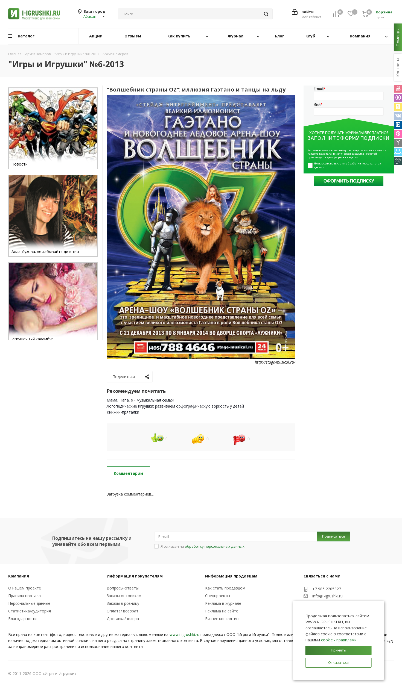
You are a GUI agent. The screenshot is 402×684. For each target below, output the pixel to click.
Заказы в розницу (123, 603)
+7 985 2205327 (326, 588)
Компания (18, 576)
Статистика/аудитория (29, 611)
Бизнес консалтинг (222, 618)
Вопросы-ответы (123, 588)
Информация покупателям (135, 576)
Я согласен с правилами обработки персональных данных (347, 165)
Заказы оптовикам (124, 595)
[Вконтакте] (398, 116)
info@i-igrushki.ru (327, 595)
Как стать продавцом (225, 588)
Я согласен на (202, 546)
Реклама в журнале (223, 603)
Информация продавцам (231, 576)
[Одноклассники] (398, 107)
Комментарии (128, 473)
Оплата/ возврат (122, 611)
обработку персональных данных (214, 546)
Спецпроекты (217, 595)
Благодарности (22, 618)
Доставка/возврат (124, 618)
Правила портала (24, 595)
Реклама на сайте (221, 611)
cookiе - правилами (339, 639)
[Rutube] (398, 98)
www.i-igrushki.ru (184, 634)
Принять (338, 650)
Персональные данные (29, 603)
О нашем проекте (24, 588)
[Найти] (266, 13)
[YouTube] (398, 89)
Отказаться (338, 662)
